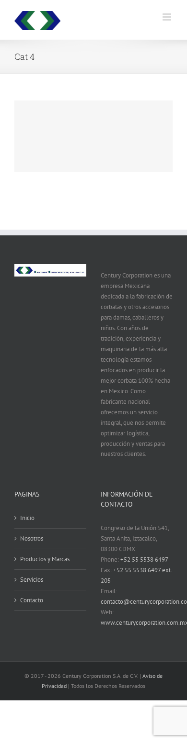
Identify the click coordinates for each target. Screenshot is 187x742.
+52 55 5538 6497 (144, 559)
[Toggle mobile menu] (168, 17)
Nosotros (31, 538)
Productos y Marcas (45, 559)
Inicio (27, 518)
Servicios (31, 580)
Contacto (31, 600)
